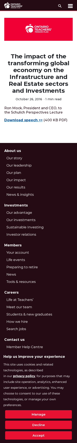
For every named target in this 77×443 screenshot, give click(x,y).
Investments (16, 205)
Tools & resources (21, 282)
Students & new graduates (29, 314)
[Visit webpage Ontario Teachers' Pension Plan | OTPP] (13, 5)
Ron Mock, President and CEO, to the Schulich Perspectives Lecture (33, 110)
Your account (17, 252)
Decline (38, 425)
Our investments (21, 220)
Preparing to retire (22, 267)
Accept (38, 435)
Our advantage (19, 213)
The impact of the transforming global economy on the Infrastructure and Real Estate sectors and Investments (38, 73)
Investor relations (21, 234)
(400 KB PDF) (35, 120)
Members (13, 245)
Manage (39, 414)
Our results (15, 187)
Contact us (14, 340)
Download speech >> (23, 120)
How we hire (17, 322)
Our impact (16, 180)
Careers (11, 292)
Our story (14, 158)
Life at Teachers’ (19, 300)
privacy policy (24, 376)
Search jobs (16, 329)
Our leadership (19, 165)
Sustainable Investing (25, 227)
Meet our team (19, 307)
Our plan (13, 173)
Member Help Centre (24, 347)
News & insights (20, 195)
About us (12, 151)
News (11, 274)
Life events (15, 260)
